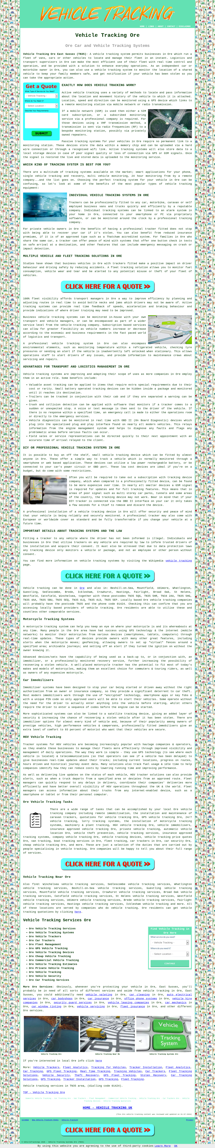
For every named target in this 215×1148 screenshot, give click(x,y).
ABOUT (161, 26)
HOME (142, 26)
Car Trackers (155, 1071)
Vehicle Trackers (46, 1067)
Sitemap (25, 1120)
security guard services (73, 1002)
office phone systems (140, 998)
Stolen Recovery (153, 1075)
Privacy (189, 1120)
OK (175, 1145)
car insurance (98, 998)
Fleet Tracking (132, 1079)
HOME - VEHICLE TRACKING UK (107, 1107)
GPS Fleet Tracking (62, 1071)
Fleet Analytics (75, 1067)
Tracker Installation (145, 1067)
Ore (82, 588)
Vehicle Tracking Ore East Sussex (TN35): (55, 54)
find (35, 884)
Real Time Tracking (95, 1071)
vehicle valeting (99, 994)
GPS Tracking (50, 1079)
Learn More (163, 1145)
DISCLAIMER (184, 26)
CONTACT (171, 26)
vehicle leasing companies (128, 1002)
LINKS (151, 26)
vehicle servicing (91, 1006)
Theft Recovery (87, 1075)
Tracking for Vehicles (108, 1067)
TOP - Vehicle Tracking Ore (44, 1092)
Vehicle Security (56, 1075)
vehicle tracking (86, 92)
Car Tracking (33, 1071)
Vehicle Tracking (70, 1120)
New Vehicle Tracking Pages (45, 1120)
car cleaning (139, 994)
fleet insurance (132, 1006)
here (78, 911)
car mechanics (176, 1002)
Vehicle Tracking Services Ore (57, 920)
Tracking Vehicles (128, 1071)
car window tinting (46, 1006)
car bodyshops (62, 998)
